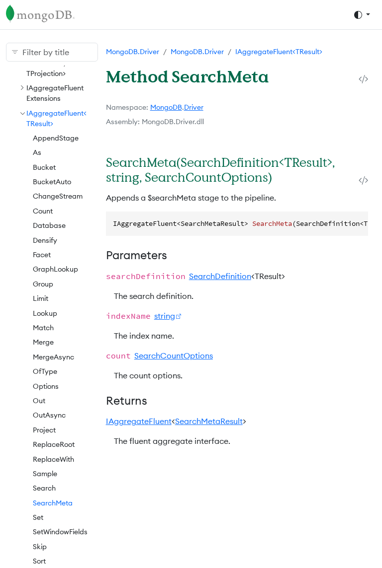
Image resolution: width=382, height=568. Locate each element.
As (37, 152)
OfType (45, 371)
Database (49, 225)
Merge (43, 342)
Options (46, 386)
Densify (45, 240)
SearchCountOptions (173, 355)
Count (43, 211)
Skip (40, 546)
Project (44, 430)
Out (39, 400)
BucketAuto (52, 181)
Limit (40, 298)
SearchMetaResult (209, 421)
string (164, 316)
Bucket (44, 167)
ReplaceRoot (54, 444)
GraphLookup (55, 269)
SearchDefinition (220, 276)
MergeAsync (53, 357)
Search (44, 488)
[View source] (363, 79)
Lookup (45, 313)
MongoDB (166, 107)
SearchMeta (53, 502)
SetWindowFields (60, 531)
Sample (45, 473)
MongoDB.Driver (132, 51)
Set (38, 517)
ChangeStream (58, 196)
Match (43, 327)
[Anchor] (283, 177)
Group (43, 284)
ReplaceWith (53, 459)
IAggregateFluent (139, 421)
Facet (42, 254)
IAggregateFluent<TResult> (278, 51)
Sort (39, 561)
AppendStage (56, 138)
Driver (193, 107)
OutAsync (49, 415)
